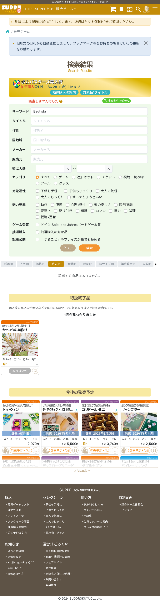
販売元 (17, 159)
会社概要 (51, 568)
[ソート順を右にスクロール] (155, 264)
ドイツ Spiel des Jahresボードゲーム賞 (71, 225)
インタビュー (129, 510)
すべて (45, 177)
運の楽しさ (102, 205)
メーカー (19, 149)
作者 (15, 130)
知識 (84, 211)
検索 (89, 248)
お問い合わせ (54, 579)
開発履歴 (51, 585)
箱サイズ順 (106, 264)
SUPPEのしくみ (93, 504)
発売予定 (17, 450)
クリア (68, 248)
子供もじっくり (80, 191)
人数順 (146, 264)
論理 (132, 211)
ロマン (101, 211)
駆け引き (65, 211)
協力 (117, 211)
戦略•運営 (48, 217)
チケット (108, 177)
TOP (28, 9)
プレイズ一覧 (16, 515)
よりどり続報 (16, 551)
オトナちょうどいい (87, 197)
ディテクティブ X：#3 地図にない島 (60, 409)
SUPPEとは (44, 9)
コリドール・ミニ (93, 409)
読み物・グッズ (55, 532)
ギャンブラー (130, 409)
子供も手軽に (51, 191)
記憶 (59, 205)
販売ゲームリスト (18, 504)
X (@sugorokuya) (19, 562)
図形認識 (125, 205)
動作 (44, 205)
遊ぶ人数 (19, 169)
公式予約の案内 (17, 532)
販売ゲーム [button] (64, 9)
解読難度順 (128, 264)
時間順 (87, 264)
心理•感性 (78, 205)
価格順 (40, 264)
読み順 (56, 264)
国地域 (17, 140)
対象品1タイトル (95, 92)
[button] (60, 101)
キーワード (20, 111)
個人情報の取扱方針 (58, 551)
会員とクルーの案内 (96, 521)
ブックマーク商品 (18, 521)
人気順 (24, 264)
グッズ (64, 183)
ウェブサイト (54, 562)
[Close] (146, 43)
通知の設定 (14, 556)
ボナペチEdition (93, 510)
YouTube (13, 568)
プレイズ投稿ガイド (96, 527)
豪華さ (46, 211)
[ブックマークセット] (121, 9)
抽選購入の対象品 (54, 232)
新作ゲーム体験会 (132, 504)
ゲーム (64, 177)
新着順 (8, 264)
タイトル (19, 121)
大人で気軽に (111, 191)
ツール (46, 183)
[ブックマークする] (35, 371)
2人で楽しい (53, 527)
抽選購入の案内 (64, 92)
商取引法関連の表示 (58, 556)
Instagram (14, 573)
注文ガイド (14, 510)
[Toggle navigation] (155, 9)
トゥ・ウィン (11, 409)
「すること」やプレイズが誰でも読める (71, 239)
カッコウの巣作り (14, 330)
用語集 (88, 515)
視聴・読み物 (134, 177)
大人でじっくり (52, 197)
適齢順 (72, 264)
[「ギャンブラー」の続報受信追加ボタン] (124, 450)
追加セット (85, 177)
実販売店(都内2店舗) (59, 573)
